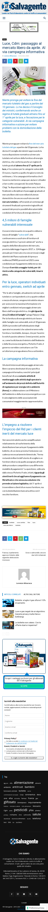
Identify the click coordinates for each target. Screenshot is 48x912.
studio (29, 819)
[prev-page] (3, 633)
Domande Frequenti (24, 909)
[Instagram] (17, 894)
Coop (22, 795)
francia (31, 798)
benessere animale (10, 791)
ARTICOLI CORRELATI (12, 594)
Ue (13, 822)
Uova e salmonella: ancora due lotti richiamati (36, 554)
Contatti (24, 903)
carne (29, 791)
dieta (39, 794)
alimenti (38, 783)
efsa (11, 798)
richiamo (13, 814)
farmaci (23, 798)
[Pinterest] (15, 61)
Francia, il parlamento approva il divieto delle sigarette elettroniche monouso (10, 556)
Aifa (11, 783)
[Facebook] (4, 61)
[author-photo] (24, 580)
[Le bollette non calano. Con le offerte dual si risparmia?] (8, 625)
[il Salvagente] (24, 7)
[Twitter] (10, 61)
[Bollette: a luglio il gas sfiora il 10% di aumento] (8, 603)
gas (37, 798)
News (4, 39)
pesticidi (20, 810)
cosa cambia (21, 522)
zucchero (19, 822)
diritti (5, 798)
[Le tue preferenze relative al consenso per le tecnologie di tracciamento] (36, 908)
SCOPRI (24, 686)
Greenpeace (21, 802)
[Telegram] (26, 61)
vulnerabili (23, 234)
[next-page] (7, 633)
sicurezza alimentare (18, 819)
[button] (4, 18)
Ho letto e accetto (22, 742)
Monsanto (37, 806)
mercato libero (8, 525)
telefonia (37, 818)
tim (9, 822)
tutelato (18, 525)
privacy (6, 815)
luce (34, 522)
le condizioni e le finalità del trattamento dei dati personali (22, 742)
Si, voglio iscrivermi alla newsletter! (24, 758)
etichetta (17, 798)
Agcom (6, 783)
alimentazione (24, 782)
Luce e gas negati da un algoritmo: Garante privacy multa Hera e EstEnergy (30, 614)
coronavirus (30, 794)
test (5, 822)
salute (37, 814)
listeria (6, 806)
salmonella (27, 815)
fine (29, 522)
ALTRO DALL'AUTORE (32, 594)
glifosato (10, 802)
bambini (29, 787)
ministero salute (15, 806)
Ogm (6, 810)
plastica (37, 811)
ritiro (20, 815)
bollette (11, 522)
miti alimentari (26, 806)
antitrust (17, 787)
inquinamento (34, 802)
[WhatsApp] (20, 61)
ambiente (7, 787)
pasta (10, 810)
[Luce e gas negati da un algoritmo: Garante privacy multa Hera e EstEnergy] (8, 614)
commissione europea (11, 795)
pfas (31, 810)
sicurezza (7, 819)
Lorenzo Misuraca (10, 56)
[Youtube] (36, 894)
